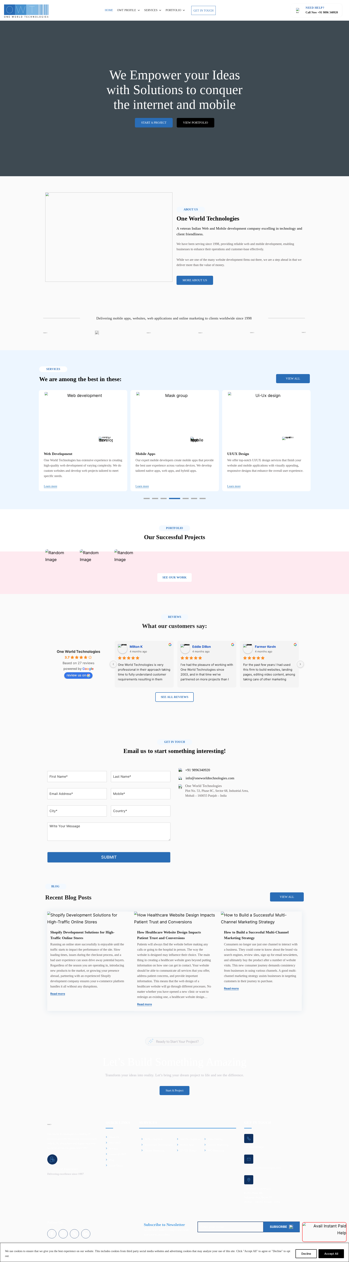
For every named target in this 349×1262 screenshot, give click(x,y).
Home (109, 10)
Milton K (136, 647)
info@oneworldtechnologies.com (210, 778)
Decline (306, 1253)
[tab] (147, 498)
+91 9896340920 (197, 770)
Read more (57, 993)
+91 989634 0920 (254, 1147)
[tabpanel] (83, 440)
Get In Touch (203, 10)
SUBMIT (109, 857)
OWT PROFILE (126, 10)
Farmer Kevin (265, 647)
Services (151, 10)
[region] (174, 1252)
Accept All (331, 1253)
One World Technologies (78, 651)
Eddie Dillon (201, 647)
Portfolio (173, 10)
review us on (76, 675)
